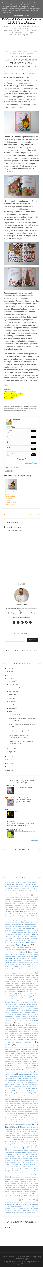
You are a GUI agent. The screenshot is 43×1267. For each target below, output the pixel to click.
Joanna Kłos (14, 1010)
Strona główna (22, 515)
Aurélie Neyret (31, 909)
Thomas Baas (32, 1181)
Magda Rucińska (22, 1093)
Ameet (23, 893)
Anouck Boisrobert (19, 901)
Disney (26, 940)
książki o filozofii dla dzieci (16, 51)
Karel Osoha (32, 1027)
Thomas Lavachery (10, 1183)
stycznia (12, 751)
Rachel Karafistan (27, 1156)
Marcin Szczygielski (16, 1101)
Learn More (18, 15)
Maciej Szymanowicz (20, 1091)
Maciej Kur (8, 1091)
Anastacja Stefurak (33, 893)
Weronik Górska (9, 1193)
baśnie (33, 913)
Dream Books (9, 945)
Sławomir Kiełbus (20, 1173)
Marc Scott (29, 1099)
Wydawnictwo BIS (28, 1200)
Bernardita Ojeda (18, 918)
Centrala (29, 928)
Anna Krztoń (16, 899)
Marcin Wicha (28, 1101)
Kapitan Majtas (22, 1027)
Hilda (34, 983)
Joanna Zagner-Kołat (30, 1012)
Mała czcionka (12, 810)
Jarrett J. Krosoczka (30, 1002)
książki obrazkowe (25, 1074)
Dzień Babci (15, 947)
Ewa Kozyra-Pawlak (27, 962)
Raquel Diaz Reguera (17, 1160)
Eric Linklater (17, 960)
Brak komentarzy (31, 73)
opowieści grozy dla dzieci (12, 1133)
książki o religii (22, 1063)
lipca (11, 698)
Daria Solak (15, 936)
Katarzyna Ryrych (25, 1031)
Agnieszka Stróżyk (23, 886)
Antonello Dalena (31, 901)
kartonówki (8, 1029)
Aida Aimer (10, 891)
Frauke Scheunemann (20, 971)
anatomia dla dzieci (13, 895)
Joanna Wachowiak (17, 1012)
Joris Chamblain (18, 1018)
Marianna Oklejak (17, 1105)
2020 (9, 672)
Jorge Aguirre (8, 1018)
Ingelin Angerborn (27, 989)
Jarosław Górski (17, 1002)
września (12, 691)
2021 (9, 668)
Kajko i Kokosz (32, 1023)
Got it (27, 15)
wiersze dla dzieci (26, 1194)
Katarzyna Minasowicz (11, 1031)
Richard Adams (29, 1160)
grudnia (12, 681)
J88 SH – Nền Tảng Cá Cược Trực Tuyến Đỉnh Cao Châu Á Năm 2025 (20, 824)
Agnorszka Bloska (33, 888)
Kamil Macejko (32, 1025)
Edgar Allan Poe (9, 949)
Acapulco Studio (9, 882)
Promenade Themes (18, 1262)
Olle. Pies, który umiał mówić (25, 831)
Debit (6, 940)
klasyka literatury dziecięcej (28, 1039)
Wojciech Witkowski (11, 1198)
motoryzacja (32, 1122)
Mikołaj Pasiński (12, 1120)
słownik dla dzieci (33, 1173)
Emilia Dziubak (19, 956)
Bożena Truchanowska (30, 924)
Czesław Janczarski (17, 932)
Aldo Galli (27, 891)
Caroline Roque (18, 928)
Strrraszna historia (30, 1177)
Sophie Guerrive (11, 1175)
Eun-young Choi (28, 960)
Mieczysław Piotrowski (32, 1118)
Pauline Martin (16, 1137)
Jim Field (19, 1008)
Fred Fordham (32, 971)
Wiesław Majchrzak (10, 1196)
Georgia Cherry (19, 975)
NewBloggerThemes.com (21, 1264)
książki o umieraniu (30, 1070)
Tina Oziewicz (25, 1183)
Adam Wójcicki (32, 882)
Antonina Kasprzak (24, 903)
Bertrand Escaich (31, 918)
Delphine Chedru (16, 940)
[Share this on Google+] (14, 467)
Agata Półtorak (19, 884)
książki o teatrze (20, 1068)
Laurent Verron (22, 1080)
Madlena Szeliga (10, 1093)
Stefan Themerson (17, 1177)
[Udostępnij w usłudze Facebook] (12, 471)
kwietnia (12, 708)
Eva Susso (17, 962)
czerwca (12, 701)
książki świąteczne (30, 1078)
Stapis (30, 1175)
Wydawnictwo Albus (11, 1200)
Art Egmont (32, 905)
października (14, 688)
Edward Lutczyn (10, 952)
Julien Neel (25, 1021)
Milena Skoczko (26, 1120)
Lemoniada (10, 1082)
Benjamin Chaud (25, 916)
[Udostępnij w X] (10, 471)
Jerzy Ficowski (32, 1006)
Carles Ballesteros (19, 926)
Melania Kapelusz (22, 1113)
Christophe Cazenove (19, 930)
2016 (9, 760)
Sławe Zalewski (9, 1173)
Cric (29, 930)
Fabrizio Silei (26, 967)
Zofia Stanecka (27, 1210)
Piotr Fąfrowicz (18, 1144)
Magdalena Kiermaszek (29, 1095)
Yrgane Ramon (19, 1206)
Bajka (17, 912)
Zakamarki (29, 53)
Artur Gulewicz (9, 907)
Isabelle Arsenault (16, 991)
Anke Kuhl (29, 897)
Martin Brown (16, 1109)
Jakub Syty (29, 996)
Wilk (16, 811)
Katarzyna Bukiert (30, 1029)
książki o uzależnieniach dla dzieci (15, 1072)
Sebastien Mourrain (19, 1168)
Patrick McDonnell (27, 1135)
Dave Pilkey (33, 936)
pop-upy (9, 1148)
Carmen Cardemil (31, 926)
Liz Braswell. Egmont (20, 1086)
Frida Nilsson (19, 973)
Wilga (20, 1196)
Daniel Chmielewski (23, 934)
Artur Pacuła (19, 907)
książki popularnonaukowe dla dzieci (26, 1076)
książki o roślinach (22, 1065)
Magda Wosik (33, 1093)
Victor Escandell (14, 1189)
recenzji (29, 83)
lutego (11, 748)
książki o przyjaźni (22, 1061)
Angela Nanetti (19, 897)
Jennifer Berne (31, 1004)
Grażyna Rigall (16, 977)
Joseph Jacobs (29, 1018)
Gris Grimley (26, 977)
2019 (9, 675)
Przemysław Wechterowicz (12, 1156)
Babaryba (8, 911)
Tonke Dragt (11, 1187)
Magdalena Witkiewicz (11, 1097)
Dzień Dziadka (25, 947)
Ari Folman (15, 905)
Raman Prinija (27, 1158)
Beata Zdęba (8, 916)
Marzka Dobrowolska (18, 1111)
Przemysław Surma (29, 1154)
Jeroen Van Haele (21, 1006)
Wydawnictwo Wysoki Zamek (29, 1204)
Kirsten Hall (32, 1037)
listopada (12, 684)
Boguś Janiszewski (31, 920)
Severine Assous (21, 1171)
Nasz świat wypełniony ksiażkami (19, 798)
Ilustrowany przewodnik (12, 989)
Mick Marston (8, 1118)
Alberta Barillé (19, 891)
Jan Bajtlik (15, 998)
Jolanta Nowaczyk (21, 1016)
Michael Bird (10, 1115)
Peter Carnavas (16, 1142)
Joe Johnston (9, 1014)
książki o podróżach (22, 1059)
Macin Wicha (32, 1091)
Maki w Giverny (13, 786)
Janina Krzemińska (25, 1000)
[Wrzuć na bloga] (8, 471)
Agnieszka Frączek (31, 884)
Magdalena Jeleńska (13, 1095)
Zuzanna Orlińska (30, 1212)
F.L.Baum (17, 967)
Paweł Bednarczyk (28, 1137)
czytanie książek (10, 934)
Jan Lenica (33, 998)
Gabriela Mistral (31, 973)
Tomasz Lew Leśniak (19, 1185)
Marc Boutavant (18, 1099)
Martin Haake (26, 1109)
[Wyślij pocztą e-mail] (6, 471)
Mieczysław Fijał (19, 1118)
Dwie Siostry (22, 945)
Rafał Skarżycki (16, 1158)
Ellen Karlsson (28, 954)
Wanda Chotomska (30, 1191)
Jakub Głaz (20, 996)
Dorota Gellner (29, 943)
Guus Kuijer (29, 979)
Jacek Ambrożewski (30, 991)
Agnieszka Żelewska (19, 888)
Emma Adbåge (31, 956)
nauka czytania (26, 1127)
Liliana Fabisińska (31, 1082)
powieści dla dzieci (31, 1148)
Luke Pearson (19, 1088)
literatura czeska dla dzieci (12, 1084)
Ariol (23, 905)
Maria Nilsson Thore (17, 53)
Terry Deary (23, 1181)
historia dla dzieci (20, 985)
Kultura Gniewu (10, 1080)
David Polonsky (20, 938)
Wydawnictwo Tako (29, 1202)
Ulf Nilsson (31, 1187)
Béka (16, 916)
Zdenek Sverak (16, 1210)
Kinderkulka (22, 1037)
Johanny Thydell (21, 1014)
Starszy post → (35, 515)
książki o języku (27, 1055)
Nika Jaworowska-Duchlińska (30, 1129)
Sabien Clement (27, 1166)
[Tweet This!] (12, 467)
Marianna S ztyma (31, 1105)
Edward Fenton (32, 949)
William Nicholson (30, 1196)
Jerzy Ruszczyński (10, 1008)
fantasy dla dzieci (12, 969)
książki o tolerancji (32, 1068)
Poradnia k (18, 1148)
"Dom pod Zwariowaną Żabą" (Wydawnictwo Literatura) (23, 801)
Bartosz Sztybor (24, 913)
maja (11, 705)
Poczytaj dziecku (13, 829)
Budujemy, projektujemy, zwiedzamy (21, 731)
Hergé (16, 983)
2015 (9, 763)
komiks (19, 1042)
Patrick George (16, 1135)
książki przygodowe (15, 1078)
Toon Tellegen (21, 1187)
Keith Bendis (11, 1037)
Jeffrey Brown (18, 1004)
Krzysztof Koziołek (19, 1047)
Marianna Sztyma (10, 1107)
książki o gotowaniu (15, 1055)
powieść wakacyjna (18, 1152)
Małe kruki (11, 822)
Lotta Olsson (33, 51)
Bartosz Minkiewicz (10, 913)
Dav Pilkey (24, 936)
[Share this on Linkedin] (19, 467)
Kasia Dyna (18, 1029)
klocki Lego (11, 1042)
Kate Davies (14, 1033)
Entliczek (8, 960)
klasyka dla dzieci (10, 1039)
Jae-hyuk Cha (8, 994)
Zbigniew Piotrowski (24, 1208)
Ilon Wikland (32, 987)
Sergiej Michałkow (10, 1171)
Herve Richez (25, 983)
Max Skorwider (11, 1113)
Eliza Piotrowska (16, 954)
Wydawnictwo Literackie (12, 1202)
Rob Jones (17, 1162)
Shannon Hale (32, 1171)
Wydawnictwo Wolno (11, 1204)
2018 (9, 678)
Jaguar (16, 994)
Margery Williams (15, 1103)
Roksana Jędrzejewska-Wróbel (24, 1164)
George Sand (8, 975)
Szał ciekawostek (14, 714)
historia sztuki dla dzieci (19, 987)
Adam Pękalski (20, 882)
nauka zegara (16, 1129)
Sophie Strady (22, 1175)
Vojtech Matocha (17, 1191)
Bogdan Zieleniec (19, 920)
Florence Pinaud (25, 969)
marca (11, 712)
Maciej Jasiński (31, 1088)
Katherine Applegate (16, 1035)
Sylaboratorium (31, 1179)
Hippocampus (9, 985)
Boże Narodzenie (16, 924)
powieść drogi (12, 1150)
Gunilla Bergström (17, 979)
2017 (9, 756)
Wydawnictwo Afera (28, 1198)
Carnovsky (8, 928)
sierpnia (12, 695)
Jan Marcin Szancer (10, 1000)
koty (18, 1045)
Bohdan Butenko (25, 922)
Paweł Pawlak (17, 1139)
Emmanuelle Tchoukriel (29, 958)
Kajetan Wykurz (21, 1023)
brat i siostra (8, 926)
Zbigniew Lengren (10, 1208)
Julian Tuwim (15, 1021)
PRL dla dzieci (32, 1152)
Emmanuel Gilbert (11, 958)
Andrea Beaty (26, 895)
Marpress (21, 1107)
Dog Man (33, 940)
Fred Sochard (9, 973)
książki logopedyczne (28, 1051)
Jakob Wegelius (11, 996)
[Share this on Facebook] (10, 467)
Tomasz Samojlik (32, 1185)
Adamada (8, 884)
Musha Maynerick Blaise (22, 1124)
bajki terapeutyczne (30, 911)
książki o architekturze (13, 1053)
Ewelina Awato (9, 967)
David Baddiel (9, 938)
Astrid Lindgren (19, 909)
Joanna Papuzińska (26, 1010)
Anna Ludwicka (27, 899)
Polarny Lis (34, 1146)
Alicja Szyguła (15, 893)
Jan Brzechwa (24, 998)
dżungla (34, 947)
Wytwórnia (10, 1206)
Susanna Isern (9, 1179)
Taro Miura (15, 1181)
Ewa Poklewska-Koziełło (18, 964)
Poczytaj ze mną (24, 1146)
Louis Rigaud (9, 1088)
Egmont (22, 952)
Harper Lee (15, 981)
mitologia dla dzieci (21, 1122)
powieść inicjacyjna (24, 1150)
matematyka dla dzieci (32, 1111)
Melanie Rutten (34, 1113)
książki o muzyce (18, 1057)
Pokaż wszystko (34, 840)
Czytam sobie (31, 932)
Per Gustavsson (29, 1139)
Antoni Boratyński (10, 903)
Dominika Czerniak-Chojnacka (13, 943)
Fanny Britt (35, 967)
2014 (9, 766)
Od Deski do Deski (13, 1131)
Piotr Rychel (14, 1146)
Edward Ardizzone (21, 949)
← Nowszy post (7, 515)
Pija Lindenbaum (27, 1142)
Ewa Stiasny (32, 964)
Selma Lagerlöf (31, 1168)
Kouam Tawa (25, 1045)
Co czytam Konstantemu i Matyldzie (21, 18)
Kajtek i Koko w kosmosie (14, 1025)
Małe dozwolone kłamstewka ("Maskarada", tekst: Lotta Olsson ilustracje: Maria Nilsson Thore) (22, 63)
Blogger (25, 1258)
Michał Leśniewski (31, 1115)
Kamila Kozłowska (10, 1027)
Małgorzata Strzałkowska (26, 1097)
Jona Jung (32, 1016)
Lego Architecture (33, 1080)
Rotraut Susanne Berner (12, 1166)
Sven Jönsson (20, 1179)
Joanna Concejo (28, 1008)
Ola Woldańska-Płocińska (29, 1131)
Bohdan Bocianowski (11, 922)
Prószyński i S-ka (11, 1154)
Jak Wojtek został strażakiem (30, 994)
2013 (9, 770)
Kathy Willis (27, 1035)
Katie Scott (35, 1035)
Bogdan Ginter (9, 920)
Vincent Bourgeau (26, 1189)
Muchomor (8, 1124)
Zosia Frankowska (19, 1212)
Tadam (7, 1181)
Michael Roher (20, 1115)
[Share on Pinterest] (17, 467)
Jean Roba (8, 1004)
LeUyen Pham (20, 1082)
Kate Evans (23, 1033)
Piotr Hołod (29, 1144)
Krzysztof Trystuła (20, 1049)
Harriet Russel (26, 981)
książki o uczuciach (14, 1070)
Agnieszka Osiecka (10, 886)
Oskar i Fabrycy (27, 1133)
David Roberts (31, 938)
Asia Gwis (29, 907)
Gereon (29, 975)
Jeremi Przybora (9, 1006)
